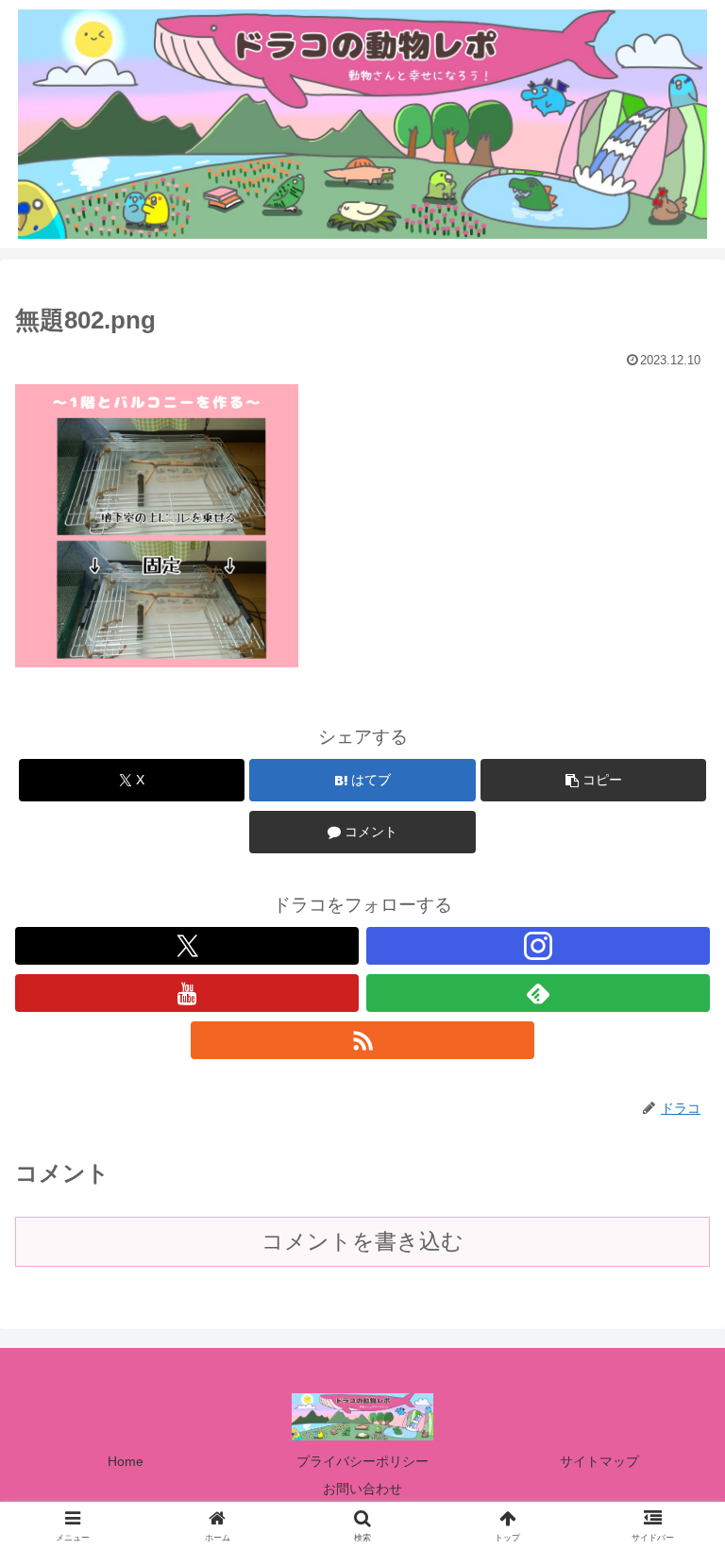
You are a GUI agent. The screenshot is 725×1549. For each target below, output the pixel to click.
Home (125, 1461)
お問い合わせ (362, 1488)
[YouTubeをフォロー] (187, 993)
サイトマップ (599, 1461)
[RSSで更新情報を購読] (362, 1040)
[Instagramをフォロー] (538, 946)
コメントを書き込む (362, 1241)
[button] (593, 780)
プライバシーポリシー (362, 1461)
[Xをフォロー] (187, 946)
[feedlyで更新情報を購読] (538, 993)
